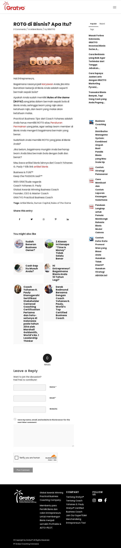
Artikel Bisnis (36, 29)
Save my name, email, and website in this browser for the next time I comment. (44, 421)
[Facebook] (105, 500)
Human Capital (42, 203)
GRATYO (51, 29)
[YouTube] (100, 500)
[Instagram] (94, 500)
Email (53, 397)
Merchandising (73, 519)
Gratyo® (29, 540)
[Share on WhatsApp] (44, 219)
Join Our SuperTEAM (76, 515)
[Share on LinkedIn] (68, 219)
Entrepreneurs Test (76, 522)
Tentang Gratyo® (75, 496)
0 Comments (19, 29)
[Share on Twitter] (31, 219)
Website (53, 409)
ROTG (18, 101)
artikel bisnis (41, 166)
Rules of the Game (61, 203)
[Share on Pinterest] (56, 219)
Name (53, 386)
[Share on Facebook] (20, 219)
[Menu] (115, 7)
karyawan (48, 84)
